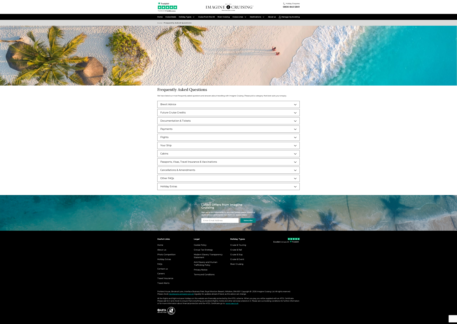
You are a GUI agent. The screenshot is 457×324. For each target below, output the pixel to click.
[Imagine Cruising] (229, 7)
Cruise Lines (238, 17)
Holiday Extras (164, 259)
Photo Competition (166, 254)
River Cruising (224, 17)
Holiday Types (185, 17)
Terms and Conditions (204, 274)
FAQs (159, 264)
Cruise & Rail (236, 250)
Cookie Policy (200, 245)
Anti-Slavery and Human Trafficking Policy (205, 263)
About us (272, 17)
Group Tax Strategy (203, 250)
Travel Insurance (165, 278)
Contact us (162, 269)
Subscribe (248, 220)
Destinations (256, 17)
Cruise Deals (170, 17)
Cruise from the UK (206, 17)
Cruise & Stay (236, 254)
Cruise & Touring (238, 245)
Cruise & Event (237, 259)
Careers (161, 273)
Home (160, 17)
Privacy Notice (200, 270)
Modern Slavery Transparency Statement (208, 256)
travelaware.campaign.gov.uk (181, 294)
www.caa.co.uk (232, 303)
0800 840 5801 (291, 6)
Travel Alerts (163, 283)
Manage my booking (290, 17)
